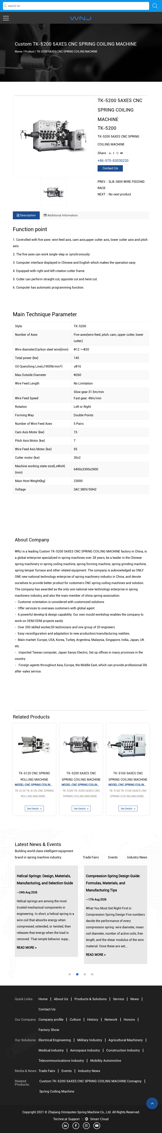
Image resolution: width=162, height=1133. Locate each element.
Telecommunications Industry (61, 1061)
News (134, 999)
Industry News (137, 857)
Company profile (51, 1019)
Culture (75, 1019)
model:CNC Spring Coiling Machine (40, 784)
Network (111, 1019)
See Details (33, 808)
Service (118, 999)
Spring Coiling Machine (56, 1091)
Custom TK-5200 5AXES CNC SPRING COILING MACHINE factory (85, 551)
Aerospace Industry (85, 1050)
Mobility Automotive (105, 1061)
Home (18, 51)
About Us (61, 999)
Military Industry (89, 1040)
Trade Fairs (91, 857)
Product (29, 51)
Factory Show (49, 1030)
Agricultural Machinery (125, 1040)
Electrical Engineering (55, 1040)
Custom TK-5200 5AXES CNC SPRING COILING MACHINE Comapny (90, 1081)
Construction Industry (123, 1050)
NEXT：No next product (114, 194)
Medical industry (51, 1050)
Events (113, 857)
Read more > (27, 947)
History (92, 1019)
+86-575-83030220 (113, 161)
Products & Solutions (90, 999)
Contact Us (47, 1009)
